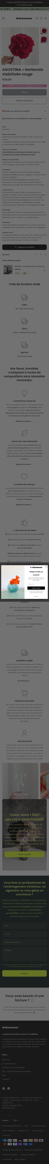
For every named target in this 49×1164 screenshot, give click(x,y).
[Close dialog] (46, 567)
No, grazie (36, 596)
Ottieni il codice (36, 588)
